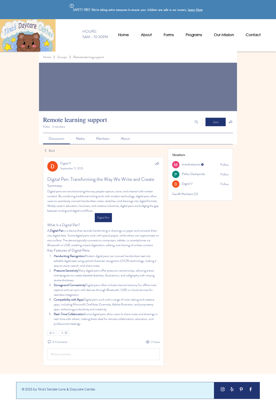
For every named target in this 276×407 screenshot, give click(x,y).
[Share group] (230, 121)
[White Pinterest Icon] (241, 389)
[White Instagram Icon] (222, 389)
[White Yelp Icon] (232, 389)
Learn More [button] (195, 9)
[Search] (196, 122)
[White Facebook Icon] (250, 389)
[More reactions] (64, 332)
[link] (56, 138)
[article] (103, 261)
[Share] (157, 163)
